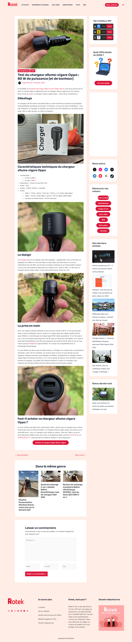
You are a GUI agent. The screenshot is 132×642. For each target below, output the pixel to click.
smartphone (32, 344)
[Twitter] (15, 611)
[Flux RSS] (106, 176)
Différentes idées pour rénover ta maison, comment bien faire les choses (102, 317)
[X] (94, 169)
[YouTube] (100, 176)
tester (31, 94)
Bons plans (103, 225)
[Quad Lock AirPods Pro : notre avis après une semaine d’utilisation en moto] (103, 394)
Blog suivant (80, 455)
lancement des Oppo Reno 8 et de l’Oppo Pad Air (47, 89)
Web (84, 5)
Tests (78, 5)
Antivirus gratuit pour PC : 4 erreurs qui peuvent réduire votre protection (102, 269)
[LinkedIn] (94, 176)
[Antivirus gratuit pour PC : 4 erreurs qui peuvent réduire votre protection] (103, 256)
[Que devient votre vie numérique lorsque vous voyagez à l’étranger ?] (101, 356)
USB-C (33, 180)
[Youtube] (18, 611)
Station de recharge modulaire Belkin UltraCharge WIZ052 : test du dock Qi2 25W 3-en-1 (72, 490)
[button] (112, 5)
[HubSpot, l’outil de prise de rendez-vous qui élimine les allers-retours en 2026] (102, 280)
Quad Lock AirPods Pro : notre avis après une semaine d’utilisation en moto (103, 406)
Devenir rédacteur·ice (46, 623)
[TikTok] (112, 176)
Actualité (25, 5)
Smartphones (68, 5)
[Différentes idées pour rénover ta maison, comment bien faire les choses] (103, 305)
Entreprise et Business (40, 5)
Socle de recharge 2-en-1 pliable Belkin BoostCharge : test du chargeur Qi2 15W (50, 490)
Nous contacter (43, 611)
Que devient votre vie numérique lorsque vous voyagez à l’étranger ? (101, 369)
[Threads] (112, 169)
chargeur (23, 260)
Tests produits (103, 198)
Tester (110, 26)
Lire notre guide (103, 83)
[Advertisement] (103, 124)
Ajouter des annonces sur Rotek (49, 615)
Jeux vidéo (56, 5)
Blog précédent (21, 455)
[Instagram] (100, 169)
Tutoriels (103, 231)
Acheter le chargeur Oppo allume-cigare (50, 443)
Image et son (103, 209)
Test (32, 71)
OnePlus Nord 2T (24, 438)
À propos (41, 607)
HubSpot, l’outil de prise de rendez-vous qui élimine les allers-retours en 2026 (102, 293)
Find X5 (73, 435)
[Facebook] (106, 169)
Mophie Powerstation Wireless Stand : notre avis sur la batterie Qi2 (26, 505)
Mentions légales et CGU (47, 619)
